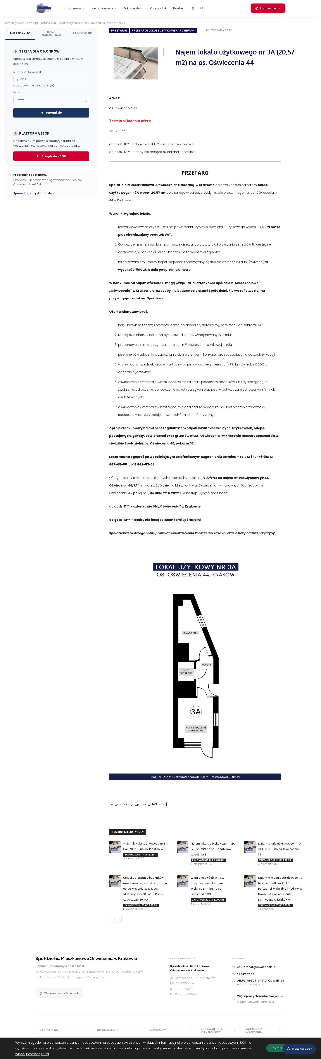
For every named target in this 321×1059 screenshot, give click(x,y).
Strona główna (14, 23)
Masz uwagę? (302, 1049)
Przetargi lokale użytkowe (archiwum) (164, 30)
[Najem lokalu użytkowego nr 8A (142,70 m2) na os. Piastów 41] (115, 847)
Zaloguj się (53, 112)
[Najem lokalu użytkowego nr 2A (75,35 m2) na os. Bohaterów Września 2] (182, 847)
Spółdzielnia (72, 8)
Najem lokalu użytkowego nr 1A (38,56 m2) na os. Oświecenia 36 (279, 849)
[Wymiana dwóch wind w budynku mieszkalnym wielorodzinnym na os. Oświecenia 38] (182, 881)
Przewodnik (158, 8)
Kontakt (179, 8)
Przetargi (32, 23)
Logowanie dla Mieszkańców (212, 1030)
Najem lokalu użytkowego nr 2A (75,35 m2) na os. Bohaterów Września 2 (213, 849)
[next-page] (119, 919)
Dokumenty (131, 8)
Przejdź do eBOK (53, 156)
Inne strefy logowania (253, 1030)
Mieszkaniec (20, 33)
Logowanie (268, 8)
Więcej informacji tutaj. (32, 1054)
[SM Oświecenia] (47, 8)
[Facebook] (193, 8)
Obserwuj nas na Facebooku (62, 993)
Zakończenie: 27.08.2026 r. (141, 905)
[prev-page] (112, 919)
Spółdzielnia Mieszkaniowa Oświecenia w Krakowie (86, 958)
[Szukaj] (202, 8)
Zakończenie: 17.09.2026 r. (140, 854)
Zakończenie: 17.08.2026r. (275, 905)
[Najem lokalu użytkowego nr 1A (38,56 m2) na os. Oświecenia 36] (250, 847)
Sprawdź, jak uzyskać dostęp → (35, 193)
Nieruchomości (102, 8)
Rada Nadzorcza (51, 33)
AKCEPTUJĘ (281, 1048)
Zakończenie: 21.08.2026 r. (208, 899)
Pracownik (82, 33)
